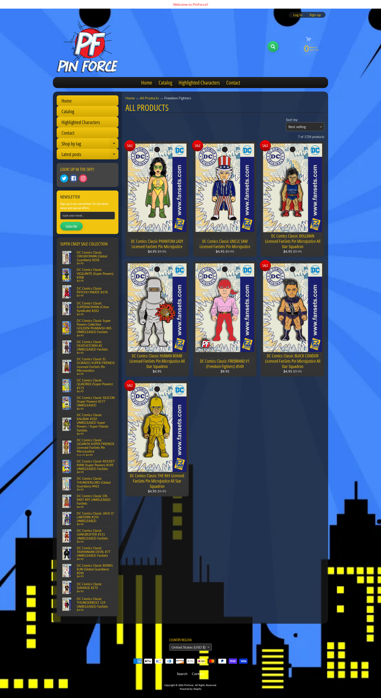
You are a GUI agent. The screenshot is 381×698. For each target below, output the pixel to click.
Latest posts (90, 155)
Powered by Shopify (191, 688)
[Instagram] (83, 178)
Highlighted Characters (199, 82)
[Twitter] (64, 178)
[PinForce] (90, 47)
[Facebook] (74, 178)
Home (146, 82)
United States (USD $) (188, 647)
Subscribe (71, 226)
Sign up (315, 15)
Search (182, 674)
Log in (297, 15)
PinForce (189, 685)
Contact (233, 82)
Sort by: (292, 119)
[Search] (272, 46)
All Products (149, 98)
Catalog (165, 82)
